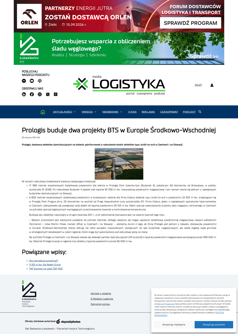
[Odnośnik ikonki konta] (212, 85)
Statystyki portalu (100, 304)
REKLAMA (148, 111)
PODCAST (189, 111)
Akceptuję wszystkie (214, 324)
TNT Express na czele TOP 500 (46, 269)
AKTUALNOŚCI (62, 111)
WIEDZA (87, 111)
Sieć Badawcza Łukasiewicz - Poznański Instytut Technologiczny (60, 329)
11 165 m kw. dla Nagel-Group (45, 264)
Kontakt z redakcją (101, 293)
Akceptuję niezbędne (173, 324)
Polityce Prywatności (165, 304)
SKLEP (198, 85)
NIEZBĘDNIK (110, 111)
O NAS (132, 111)
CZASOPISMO (169, 111)
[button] (75, 111)
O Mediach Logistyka (102, 299)
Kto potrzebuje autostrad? (43, 261)
